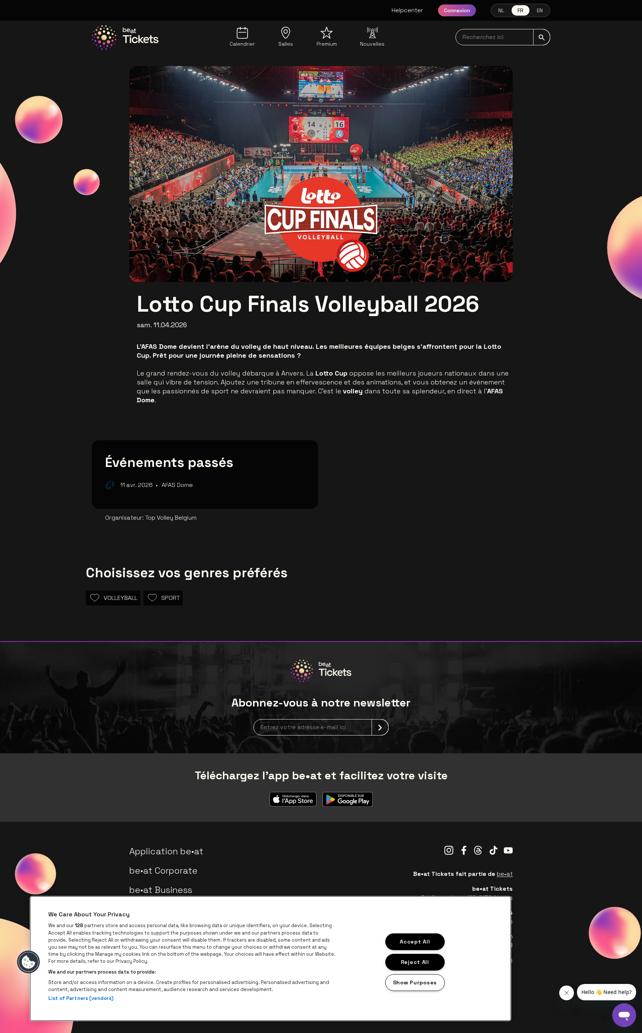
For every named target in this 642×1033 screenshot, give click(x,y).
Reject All (415, 962)
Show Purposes (415, 982)
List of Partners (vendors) (80, 998)
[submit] (541, 37)
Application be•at (166, 851)
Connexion (457, 10)
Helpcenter (407, 10)
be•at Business (160, 890)
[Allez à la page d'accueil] (125, 37)
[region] (270, 958)
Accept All (415, 941)
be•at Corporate (163, 870)
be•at (505, 874)
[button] (28, 962)
